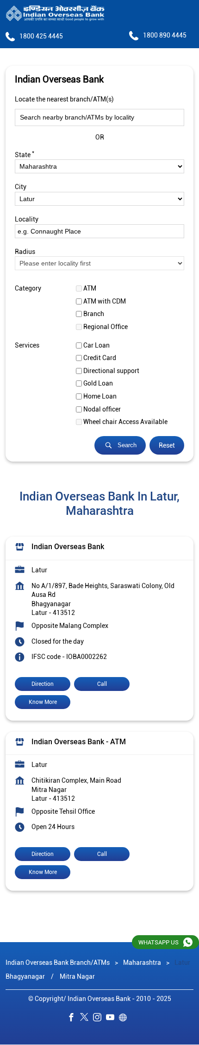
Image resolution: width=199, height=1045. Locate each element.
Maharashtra (142, 962)
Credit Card (99, 357)
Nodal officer (102, 408)
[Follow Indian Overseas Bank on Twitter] (86, 1018)
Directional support (111, 370)
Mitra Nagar (77, 976)
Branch (93, 313)
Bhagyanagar (25, 976)
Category (28, 288)
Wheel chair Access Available (125, 421)
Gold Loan (98, 383)
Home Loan (100, 396)
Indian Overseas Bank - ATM (78, 741)
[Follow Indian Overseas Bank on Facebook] (73, 1018)
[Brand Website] (125, 1018)
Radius (25, 251)
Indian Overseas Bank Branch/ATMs (58, 962)
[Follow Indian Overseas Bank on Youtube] (112, 1018)
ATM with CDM (104, 301)
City (20, 186)
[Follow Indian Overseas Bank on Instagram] (99, 1018)
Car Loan (96, 344)
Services (27, 344)
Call (102, 683)
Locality (26, 219)
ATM (89, 288)
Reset (167, 445)
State (24, 153)
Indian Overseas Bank (67, 546)
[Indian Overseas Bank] (55, 13)
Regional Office (105, 326)
